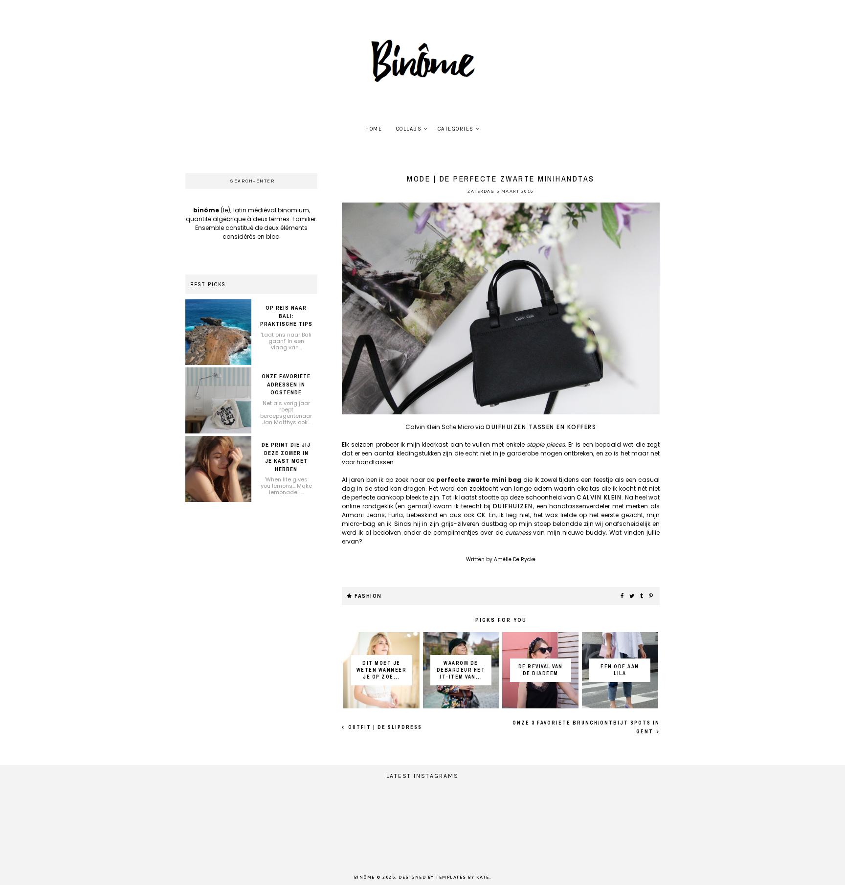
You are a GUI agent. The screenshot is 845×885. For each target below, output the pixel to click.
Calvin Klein (599, 497)
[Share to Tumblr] (642, 596)
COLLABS (409, 129)
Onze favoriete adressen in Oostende (286, 384)
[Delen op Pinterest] (651, 596)
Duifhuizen (513, 506)
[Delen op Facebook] (622, 596)
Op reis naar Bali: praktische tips (286, 315)
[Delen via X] (632, 596)
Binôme (364, 877)
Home (373, 129)
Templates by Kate (462, 877)
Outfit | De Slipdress (384, 727)
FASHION (368, 596)
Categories (456, 129)
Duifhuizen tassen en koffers (541, 427)
